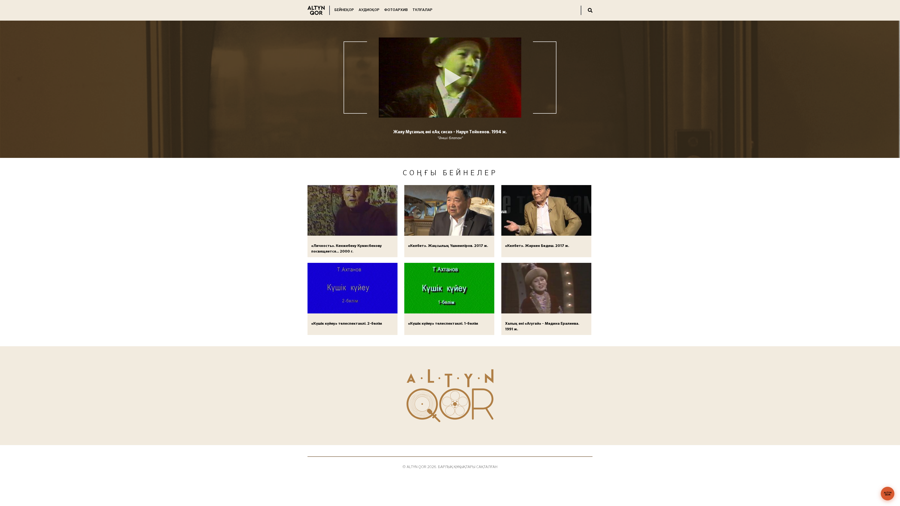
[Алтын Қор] (887, 493)
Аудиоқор (369, 10)
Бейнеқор (344, 10)
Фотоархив (396, 10)
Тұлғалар (422, 10)
